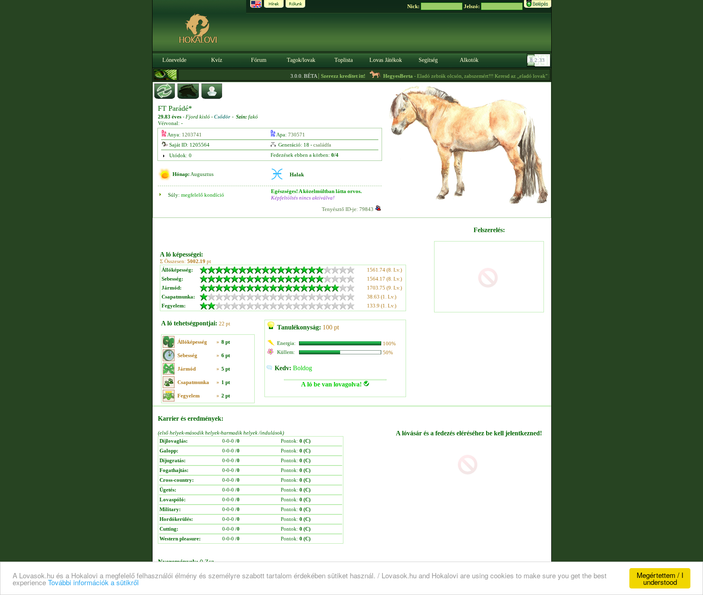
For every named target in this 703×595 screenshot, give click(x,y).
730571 (296, 135)
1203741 (192, 135)
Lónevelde (174, 60)
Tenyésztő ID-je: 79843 (347, 209)
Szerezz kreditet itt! (333, 76)
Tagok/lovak (301, 60)
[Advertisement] (296, 231)
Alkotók (469, 60)
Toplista (343, 60)
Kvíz (216, 60)
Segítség (428, 60)
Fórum (258, 60)
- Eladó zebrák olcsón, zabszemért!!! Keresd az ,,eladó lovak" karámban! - (476, 76)
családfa (322, 145)
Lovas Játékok (385, 60)
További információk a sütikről (93, 582)
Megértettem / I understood (660, 578)
